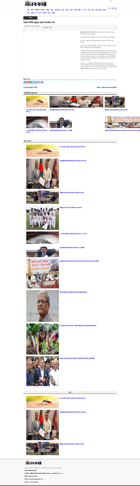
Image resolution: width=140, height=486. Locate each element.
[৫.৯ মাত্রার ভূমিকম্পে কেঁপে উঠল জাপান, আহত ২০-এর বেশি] (37, 127)
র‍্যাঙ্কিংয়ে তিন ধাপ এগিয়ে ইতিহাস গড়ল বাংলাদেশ (71, 207)
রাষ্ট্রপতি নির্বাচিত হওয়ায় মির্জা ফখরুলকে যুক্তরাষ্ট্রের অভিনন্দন (73, 292)
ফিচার (93, 9)
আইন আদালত (57, 9)
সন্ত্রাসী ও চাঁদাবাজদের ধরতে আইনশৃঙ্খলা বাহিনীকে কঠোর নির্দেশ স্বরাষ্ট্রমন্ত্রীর (77, 358)
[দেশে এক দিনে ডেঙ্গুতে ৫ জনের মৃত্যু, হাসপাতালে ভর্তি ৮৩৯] (37, 107)
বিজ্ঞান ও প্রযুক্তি (77, 9)
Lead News (45, 27)
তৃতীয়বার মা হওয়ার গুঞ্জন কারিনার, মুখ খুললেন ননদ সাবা (116, 109)
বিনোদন (71, 9)
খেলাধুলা (67, 9)
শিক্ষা (85, 9)
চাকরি (40, 12)
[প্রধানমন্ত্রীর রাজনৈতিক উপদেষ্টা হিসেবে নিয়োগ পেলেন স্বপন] (76, 107)
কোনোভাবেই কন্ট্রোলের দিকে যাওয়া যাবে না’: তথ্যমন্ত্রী (61, 130)
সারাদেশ (51, 9)
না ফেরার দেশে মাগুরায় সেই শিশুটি (30, 87)
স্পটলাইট (53, 12)
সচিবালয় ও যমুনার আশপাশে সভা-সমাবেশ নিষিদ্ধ (107, 87)
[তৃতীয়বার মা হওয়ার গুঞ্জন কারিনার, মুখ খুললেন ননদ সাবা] (115, 107)
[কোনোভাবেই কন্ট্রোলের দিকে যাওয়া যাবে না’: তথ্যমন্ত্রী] (61, 127)
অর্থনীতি (47, 9)
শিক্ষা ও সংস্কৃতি (98, 9)
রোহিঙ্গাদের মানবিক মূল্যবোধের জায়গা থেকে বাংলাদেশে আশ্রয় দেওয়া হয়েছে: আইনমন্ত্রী (79, 261)
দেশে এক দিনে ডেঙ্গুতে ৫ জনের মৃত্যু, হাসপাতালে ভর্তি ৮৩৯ (73, 146)
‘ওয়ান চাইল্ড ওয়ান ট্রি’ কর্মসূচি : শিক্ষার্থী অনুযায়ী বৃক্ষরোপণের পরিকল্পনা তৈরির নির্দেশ (78, 325)
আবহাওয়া (32, 12)
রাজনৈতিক (43, 9)
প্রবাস (89, 9)
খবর (36, 12)
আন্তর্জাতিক (37, 9)
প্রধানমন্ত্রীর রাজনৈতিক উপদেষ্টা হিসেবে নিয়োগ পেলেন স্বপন (62, 109)
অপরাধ (63, 9)
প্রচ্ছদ (28, 9)
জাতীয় (32, 9)
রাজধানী (104, 9)
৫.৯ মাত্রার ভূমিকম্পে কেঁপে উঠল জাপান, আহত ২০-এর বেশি (73, 233)
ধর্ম (82, 9)
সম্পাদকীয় (44, 12)
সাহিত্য (48, 12)
